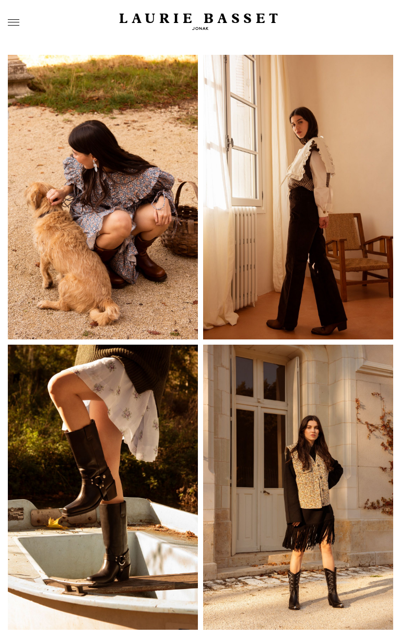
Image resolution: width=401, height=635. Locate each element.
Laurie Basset (200, 19)
